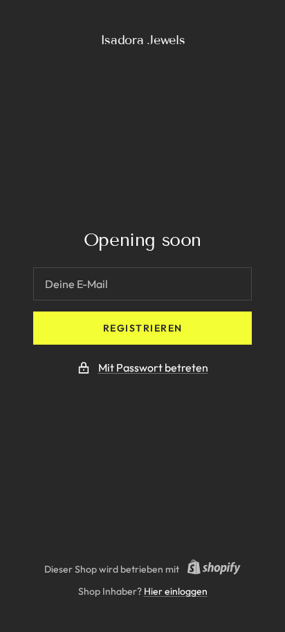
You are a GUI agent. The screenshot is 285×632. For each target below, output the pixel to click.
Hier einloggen (176, 591)
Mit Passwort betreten (153, 367)
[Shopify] (210, 569)
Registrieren (143, 328)
